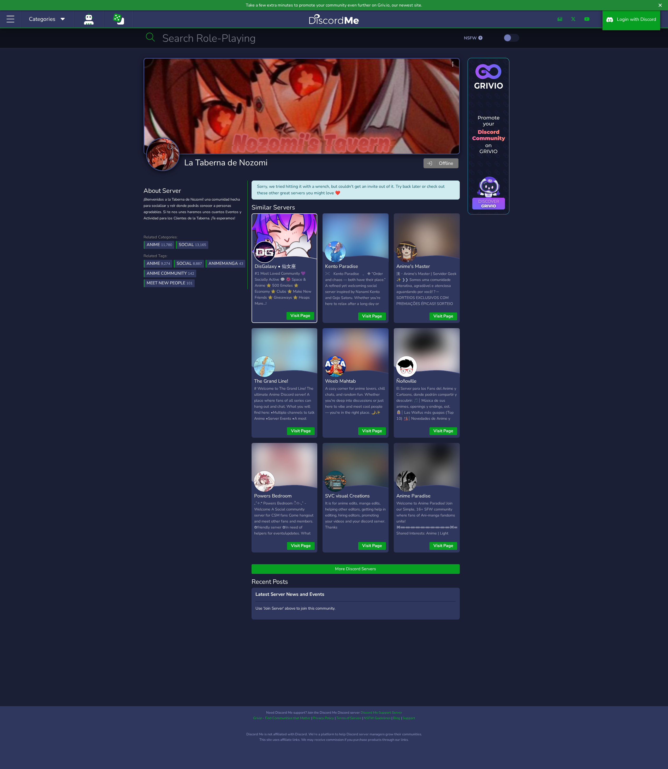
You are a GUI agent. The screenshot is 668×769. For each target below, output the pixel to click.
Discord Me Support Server (381, 712)
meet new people (170, 283)
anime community (170, 273)
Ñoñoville (406, 381)
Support (409, 718)
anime (158, 263)
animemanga (225, 263)
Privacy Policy (323, 718)
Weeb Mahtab (340, 381)
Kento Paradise (341, 266)
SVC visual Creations (347, 495)
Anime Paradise (413, 495)
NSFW (471, 38)
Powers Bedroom (273, 495)
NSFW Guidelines (377, 718)
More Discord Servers (355, 569)
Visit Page (300, 316)
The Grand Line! (271, 381)
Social (192, 245)
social (189, 263)
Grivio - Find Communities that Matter (282, 718)
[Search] (150, 37)
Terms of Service (348, 718)
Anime (159, 245)
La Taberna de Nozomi (225, 162)
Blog (396, 718)
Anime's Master (413, 266)
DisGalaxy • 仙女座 (275, 266)
